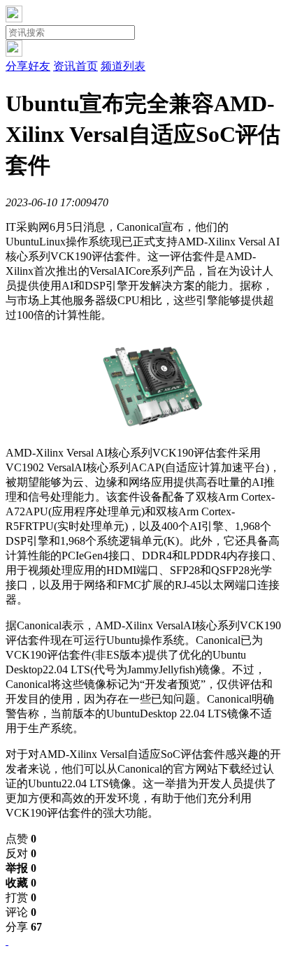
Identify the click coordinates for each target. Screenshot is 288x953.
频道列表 (123, 66)
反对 (21, 853)
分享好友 (28, 66)
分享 (24, 927)
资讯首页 (75, 66)
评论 (21, 912)
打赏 (21, 897)
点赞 (21, 839)
